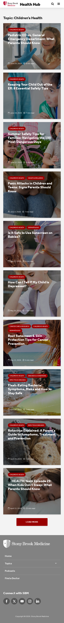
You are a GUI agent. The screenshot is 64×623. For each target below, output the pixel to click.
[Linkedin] (37, 601)
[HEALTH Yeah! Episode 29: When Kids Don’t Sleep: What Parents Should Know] (32, 491)
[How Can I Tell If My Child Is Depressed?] (32, 293)
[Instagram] (30, 601)
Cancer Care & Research (19, 326)
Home (8, 556)
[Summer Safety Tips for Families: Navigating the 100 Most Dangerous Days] (32, 145)
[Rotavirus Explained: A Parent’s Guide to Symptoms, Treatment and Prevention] (32, 441)
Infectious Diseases (18, 380)
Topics (8, 563)
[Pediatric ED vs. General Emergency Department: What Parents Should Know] (32, 46)
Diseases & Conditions (37, 376)
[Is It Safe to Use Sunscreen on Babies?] (32, 243)
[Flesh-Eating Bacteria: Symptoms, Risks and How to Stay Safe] (32, 392)
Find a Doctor (12, 578)
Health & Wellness (35, 178)
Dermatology (33, 227)
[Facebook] (6, 601)
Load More (32, 522)
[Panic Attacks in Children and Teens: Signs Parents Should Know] (32, 194)
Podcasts (10, 570)
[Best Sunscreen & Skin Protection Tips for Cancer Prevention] (32, 342)
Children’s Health (17, 30)
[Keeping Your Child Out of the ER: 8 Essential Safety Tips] (32, 95)
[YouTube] (22, 601)
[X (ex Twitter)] (14, 601)
